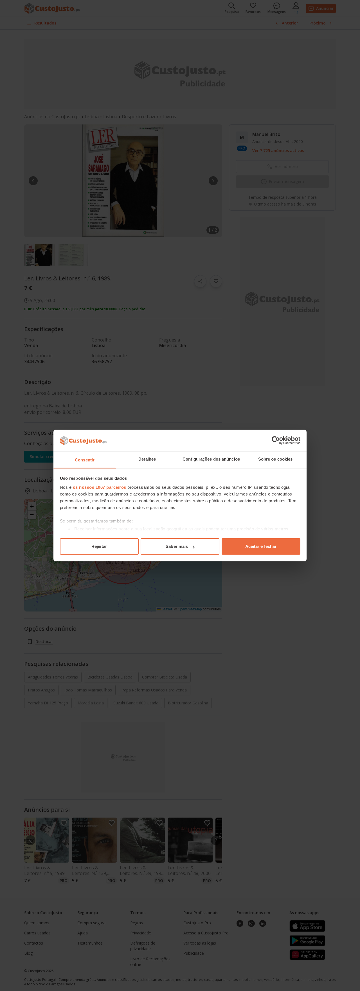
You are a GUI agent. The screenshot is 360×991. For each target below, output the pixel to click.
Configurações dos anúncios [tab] (211, 459)
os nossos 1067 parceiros (99, 487)
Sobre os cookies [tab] (275, 459)
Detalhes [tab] (147, 459)
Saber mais (177, 546)
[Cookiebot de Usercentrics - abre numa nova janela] (275, 440)
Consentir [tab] (84, 459)
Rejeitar (99, 546)
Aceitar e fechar (261, 546)
